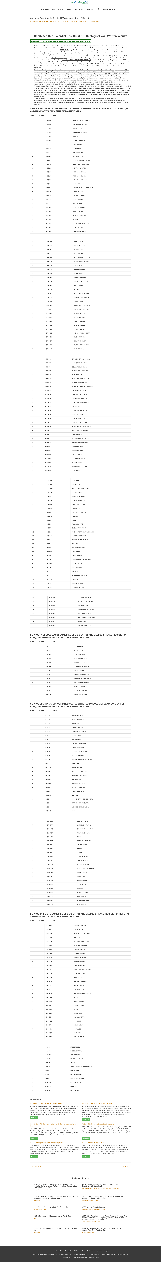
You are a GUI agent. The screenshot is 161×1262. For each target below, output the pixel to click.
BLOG (35, 1209)
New (62, 21)
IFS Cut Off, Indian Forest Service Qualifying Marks (98, 1124)
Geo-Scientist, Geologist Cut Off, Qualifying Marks (98, 1103)
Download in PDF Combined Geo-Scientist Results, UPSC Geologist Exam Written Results (60, 41)
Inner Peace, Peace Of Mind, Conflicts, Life (51, 1207)
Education (40, 1209)
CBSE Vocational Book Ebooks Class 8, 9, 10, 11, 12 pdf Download (55, 1229)
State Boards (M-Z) (109, 9)
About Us (56, 1251)
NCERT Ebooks (58, 1254)
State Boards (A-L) (93, 9)
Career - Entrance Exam (40, 1190)
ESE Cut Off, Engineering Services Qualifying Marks (46, 1143)
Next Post (127, 1167)
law (48, 1190)
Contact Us (85, 1251)
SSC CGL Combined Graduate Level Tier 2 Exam (53, 1216)
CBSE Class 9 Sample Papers (93, 1207)
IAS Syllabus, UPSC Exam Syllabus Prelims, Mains (46, 1103)
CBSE (69, 9)
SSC (38, 1218)
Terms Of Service (75, 1251)
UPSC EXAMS (73, 21)
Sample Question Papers (104, 1188)
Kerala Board (85, 1200)
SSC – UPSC (79, 9)
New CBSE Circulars (89, 1254)
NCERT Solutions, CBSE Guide (42, 1254)
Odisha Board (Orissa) (91, 1188)
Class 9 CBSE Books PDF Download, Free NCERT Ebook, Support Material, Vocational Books (56, 1197)
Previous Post (35, 1167)
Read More (34, 1117)
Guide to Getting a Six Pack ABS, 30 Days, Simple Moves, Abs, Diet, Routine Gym (101, 1229)
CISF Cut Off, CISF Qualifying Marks (93, 1143)
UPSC (66, 21)
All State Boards (82, 1257)
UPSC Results (83, 21)
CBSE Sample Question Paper (93, 1209)
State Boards (115, 1188)
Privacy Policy (64, 1251)
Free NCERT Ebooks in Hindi (73, 1254)
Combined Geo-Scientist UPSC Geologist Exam (45, 21)
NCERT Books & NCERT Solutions (52, 9)
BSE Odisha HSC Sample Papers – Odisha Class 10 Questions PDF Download (102, 1185)
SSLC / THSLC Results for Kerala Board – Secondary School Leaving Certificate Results (102, 1197)
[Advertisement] (80, 29)
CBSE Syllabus (101, 1254)
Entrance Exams (94, 1257)
